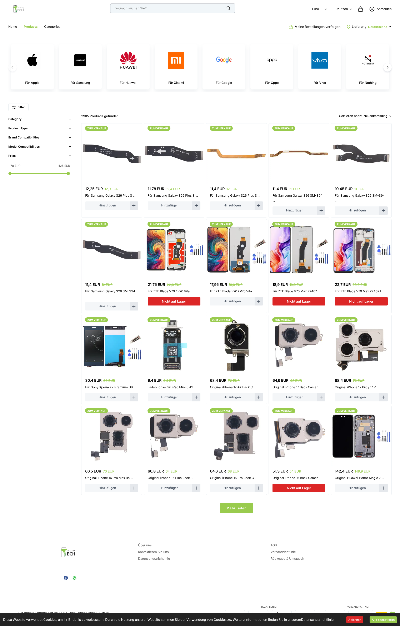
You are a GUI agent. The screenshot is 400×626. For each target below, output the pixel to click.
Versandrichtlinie (283, 552)
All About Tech (65, 613)
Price (12, 155)
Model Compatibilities (24, 146)
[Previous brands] (12, 67)
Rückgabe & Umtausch (287, 559)
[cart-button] (360, 9)
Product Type (18, 128)
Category (14, 119)
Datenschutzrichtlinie (317, 619)
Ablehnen (354, 619)
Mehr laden (236, 508)
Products (31, 27)
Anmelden (384, 9)
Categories (52, 27)
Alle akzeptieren (383, 619)
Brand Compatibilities (23, 137)
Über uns (145, 545)
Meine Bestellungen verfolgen (317, 27)
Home (12, 27)
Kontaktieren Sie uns (153, 552)
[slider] (9, 173)
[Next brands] (387, 67)
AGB (274, 545)
